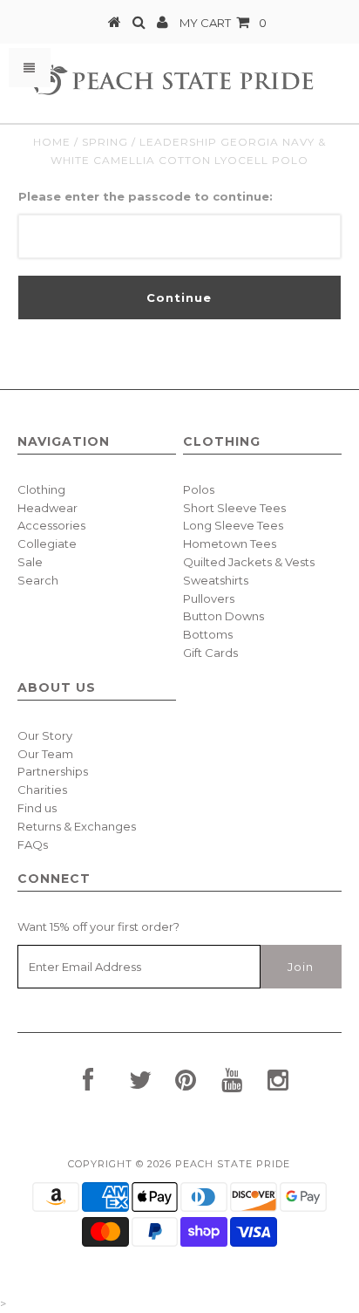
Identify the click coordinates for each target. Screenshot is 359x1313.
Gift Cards (210, 653)
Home (52, 141)
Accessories (51, 525)
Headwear (47, 508)
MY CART (223, 23)
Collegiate (47, 544)
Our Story (44, 735)
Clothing (41, 489)
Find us (37, 808)
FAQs (32, 844)
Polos (198, 489)
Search (37, 580)
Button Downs (223, 616)
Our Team (45, 754)
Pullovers (208, 598)
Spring (105, 141)
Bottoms (208, 634)
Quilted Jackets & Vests (249, 562)
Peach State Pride (232, 1164)
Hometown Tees (229, 544)
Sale (30, 562)
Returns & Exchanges (76, 826)
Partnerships (52, 771)
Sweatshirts (215, 580)
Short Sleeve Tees (234, 508)
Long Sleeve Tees (233, 525)
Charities (42, 790)
